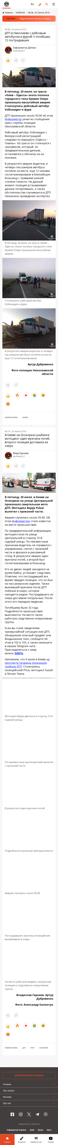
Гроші (40, 1130)
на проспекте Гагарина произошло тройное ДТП (27, 662)
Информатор (13, 119)
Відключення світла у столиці (35, 18)
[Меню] (54, 4)
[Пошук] (46, 4)
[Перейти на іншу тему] (39, 4)
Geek (32, 1130)
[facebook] (12, 1114)
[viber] (45, 1114)
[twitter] (29, 1114)
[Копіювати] (23, 60)
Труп (32, 1048)
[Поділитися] (16, 60)
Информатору (21, 521)
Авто (49, 1130)
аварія (25, 417)
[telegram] (37, 1114)
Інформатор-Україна (16, 1130)
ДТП (24, 1048)
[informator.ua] (6, 4)
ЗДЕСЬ (18, 653)
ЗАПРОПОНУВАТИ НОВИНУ (29, 1075)
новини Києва (11, 417)
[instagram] (20, 1114)
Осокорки (43, 1048)
